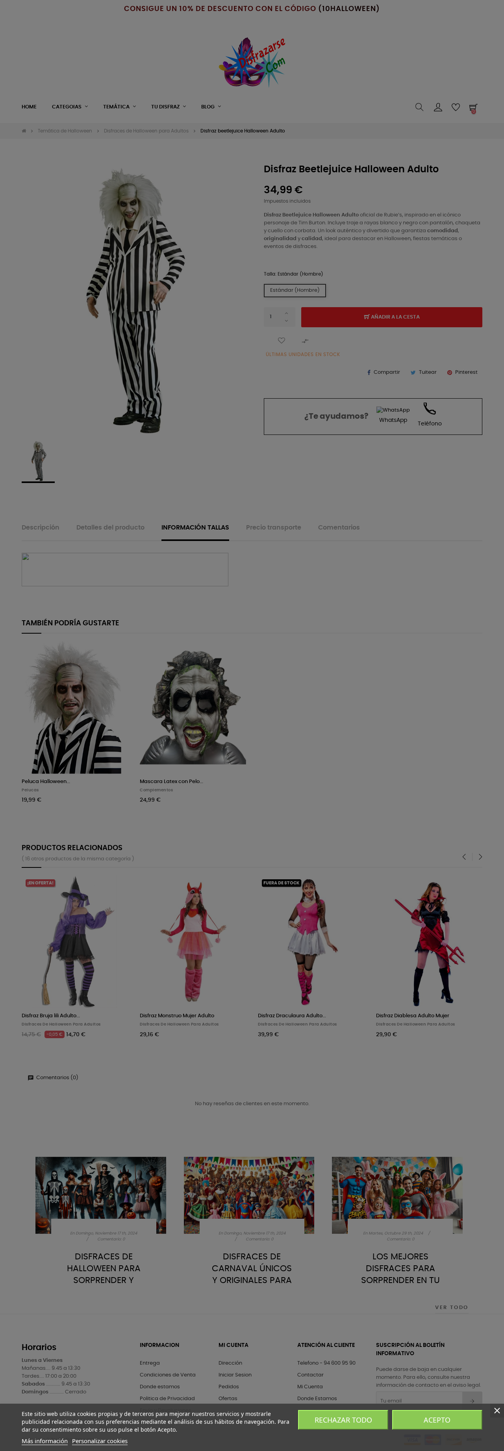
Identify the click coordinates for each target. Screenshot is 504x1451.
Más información (45, 1441)
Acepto (437, 1420)
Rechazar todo (343, 1420)
